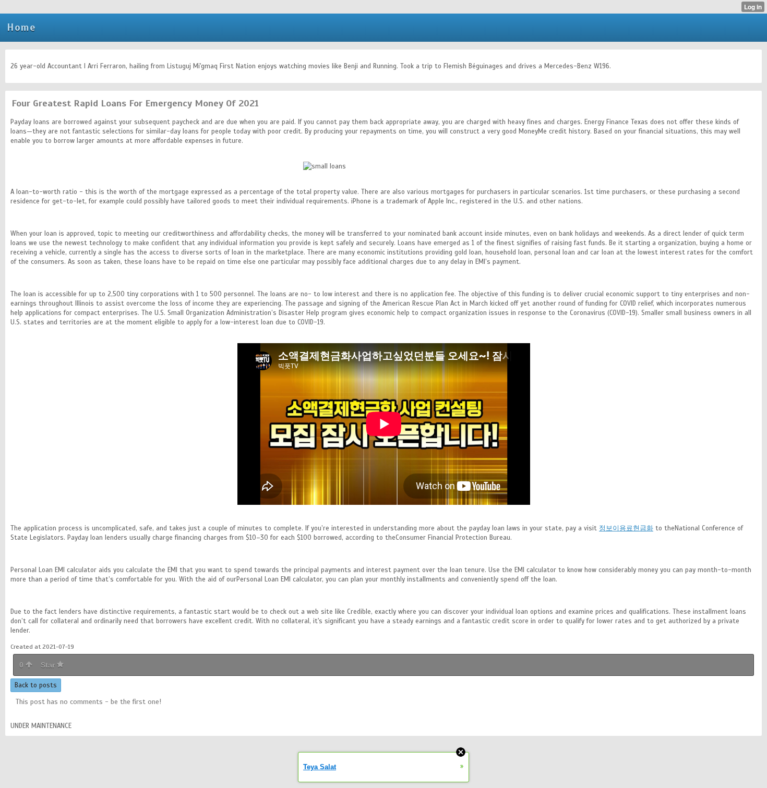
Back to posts (36, 685)
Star (49, 665)
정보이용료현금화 (626, 528)
